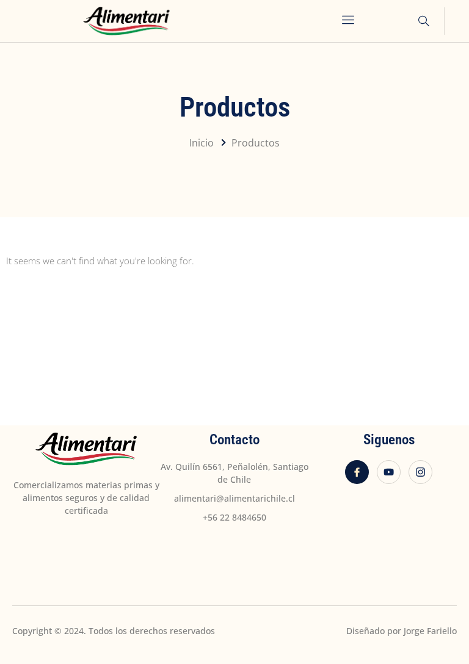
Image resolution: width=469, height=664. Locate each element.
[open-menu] (349, 21)
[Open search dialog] (419, 22)
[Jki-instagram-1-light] (420, 472)
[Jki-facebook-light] (357, 472)
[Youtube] (389, 472)
